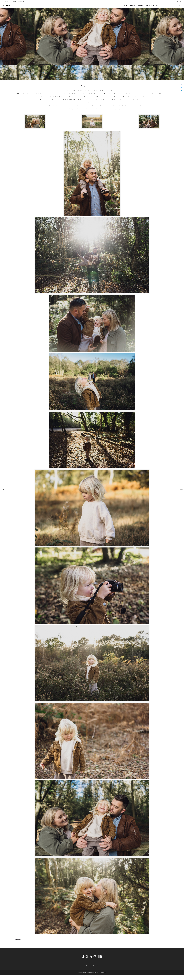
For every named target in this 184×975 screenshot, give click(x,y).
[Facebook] (170, 1)
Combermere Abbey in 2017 (104, 93)
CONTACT (155, 5)
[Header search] (179, 5)
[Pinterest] (180, 1)
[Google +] (174, 1)
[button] (34, 121)
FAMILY (148, 5)
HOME (125, 5)
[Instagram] (177, 1)
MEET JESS (132, 5)
